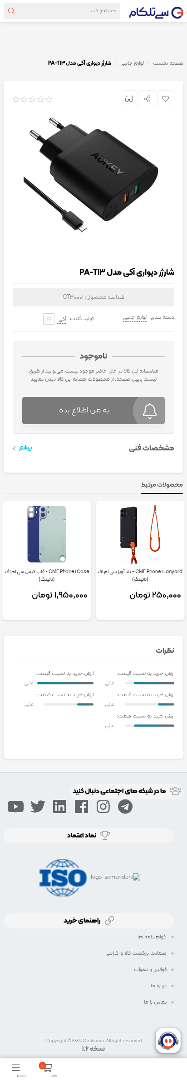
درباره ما (159, 986)
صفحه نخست (168, 63)
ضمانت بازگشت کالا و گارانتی (136, 953)
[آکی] (48, 319)
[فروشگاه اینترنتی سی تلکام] (156, 11)
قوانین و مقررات (150, 970)
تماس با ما (155, 1002)
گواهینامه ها (152, 937)
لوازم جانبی (135, 317)
